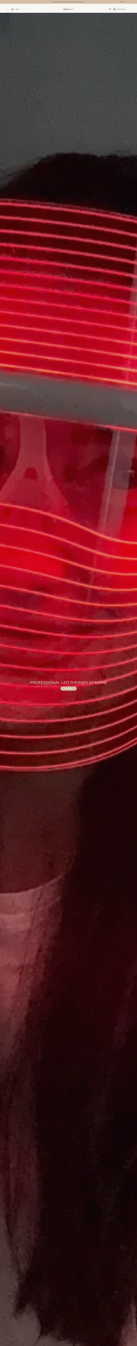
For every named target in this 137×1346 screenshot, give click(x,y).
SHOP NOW (68, 688)
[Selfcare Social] (68, 9)
